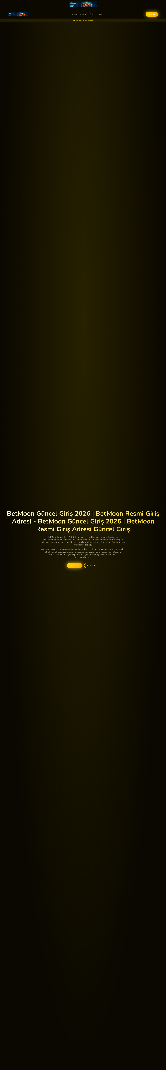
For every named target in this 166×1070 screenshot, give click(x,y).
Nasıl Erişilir (91, 565)
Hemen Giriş (74, 565)
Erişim (74, 14)
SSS (100, 14)
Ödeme (93, 14)
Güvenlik (83, 14)
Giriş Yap (151, 14)
